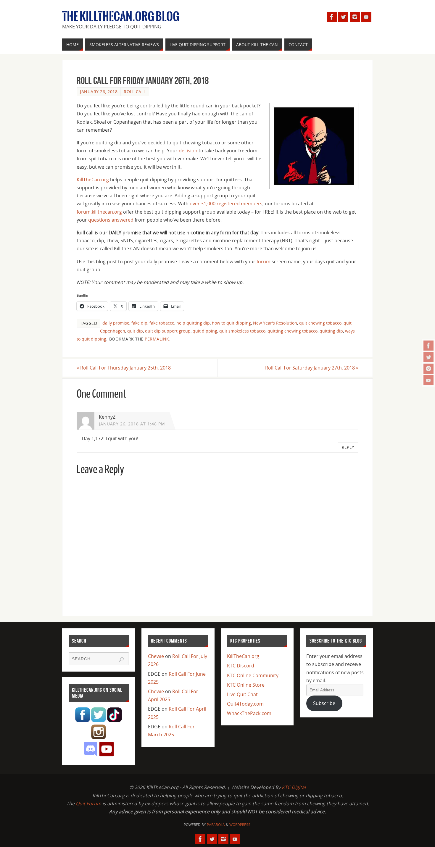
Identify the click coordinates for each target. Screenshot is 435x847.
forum (263, 261)
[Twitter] (428, 357)
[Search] (121, 659)
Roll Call (135, 91)
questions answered (110, 220)
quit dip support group (168, 331)
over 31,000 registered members (226, 203)
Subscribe (324, 703)
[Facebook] (428, 346)
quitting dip (331, 331)
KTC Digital (294, 787)
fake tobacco (161, 323)
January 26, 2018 (98, 91)
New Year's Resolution (275, 323)
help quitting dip (193, 323)
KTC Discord (240, 665)
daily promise (115, 323)
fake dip (139, 323)
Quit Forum (88, 803)
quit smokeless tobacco (242, 331)
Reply (348, 447)
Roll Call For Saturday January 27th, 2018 (311, 367)
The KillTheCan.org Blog (120, 16)
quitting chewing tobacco (293, 331)
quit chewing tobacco (320, 323)
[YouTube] (428, 380)
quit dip (135, 331)
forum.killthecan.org (99, 212)
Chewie (156, 656)
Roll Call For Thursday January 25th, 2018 (124, 367)
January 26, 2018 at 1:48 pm (132, 424)
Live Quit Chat (242, 694)
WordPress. (240, 824)
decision (188, 150)
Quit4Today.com (245, 704)
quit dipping (205, 331)
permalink (157, 339)
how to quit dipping (231, 323)
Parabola (216, 824)
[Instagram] (428, 369)
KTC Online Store (246, 685)
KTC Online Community (252, 675)
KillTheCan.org (93, 179)
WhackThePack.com (249, 713)
